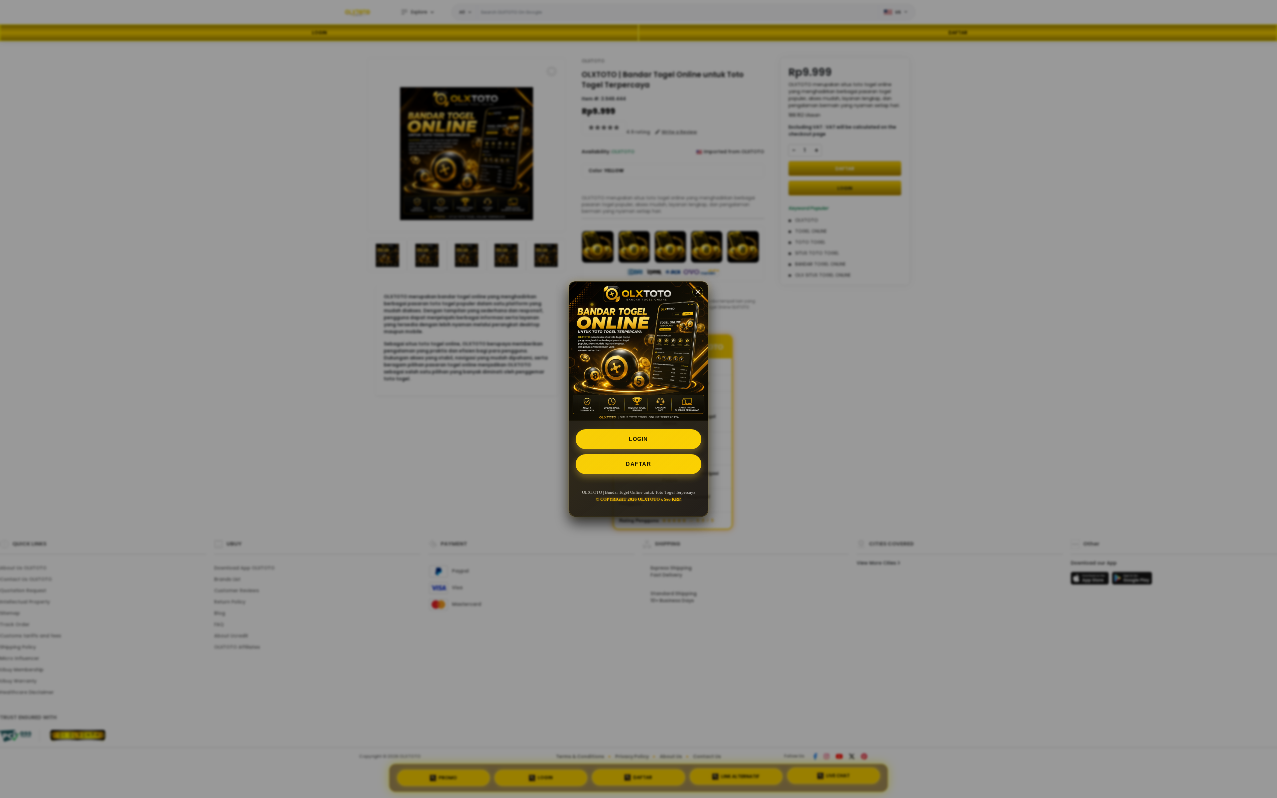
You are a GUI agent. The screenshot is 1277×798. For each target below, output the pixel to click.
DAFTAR (638, 464)
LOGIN (638, 439)
